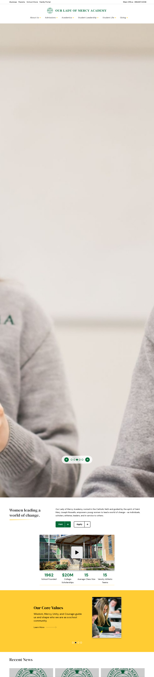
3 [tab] (77, 460)
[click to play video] (77, 552)
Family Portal (45, 2)
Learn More (39, 627)
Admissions (50, 17)
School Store (32, 2)
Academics (67, 17)
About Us (34, 17)
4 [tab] (80, 460)
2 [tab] (74, 460)
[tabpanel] (77, 617)
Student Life (109, 17)
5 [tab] (82, 460)
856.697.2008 (140, 2)
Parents (21, 2)
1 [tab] (71, 460)
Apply (79, 524)
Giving (123, 17)
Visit (60, 524)
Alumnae (13, 2)
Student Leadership (87, 17)
